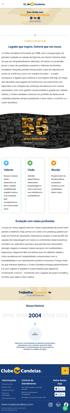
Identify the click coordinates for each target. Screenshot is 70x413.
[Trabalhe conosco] (35, 300)
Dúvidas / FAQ (6, 387)
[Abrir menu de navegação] (3, 4)
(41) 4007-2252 (41, 397)
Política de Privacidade (6, 394)
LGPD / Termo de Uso (9, 398)
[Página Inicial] (35, 4)
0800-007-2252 (26, 392)
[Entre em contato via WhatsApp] (65, 408)
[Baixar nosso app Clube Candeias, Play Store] (60, 394)
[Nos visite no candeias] (58, 404)
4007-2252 (25, 387)
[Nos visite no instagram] (50, 406)
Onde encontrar (7, 384)
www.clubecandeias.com (17, 404)
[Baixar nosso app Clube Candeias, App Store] (59, 388)
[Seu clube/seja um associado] (35, 25)
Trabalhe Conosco (8, 390)
